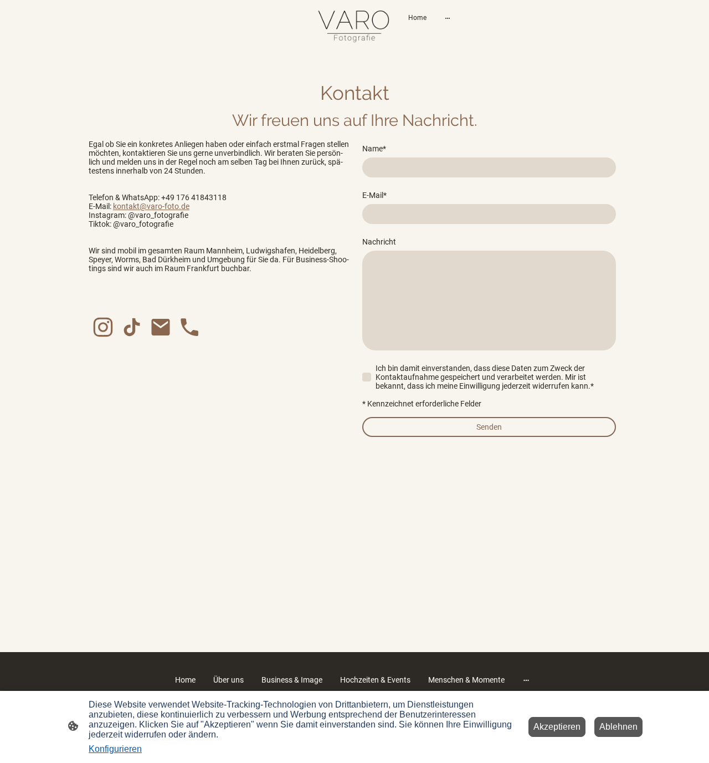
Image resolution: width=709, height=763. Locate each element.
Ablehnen (618, 726)
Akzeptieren (556, 726)
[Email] (161, 327)
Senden (489, 427)
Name (374, 148)
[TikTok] (132, 327)
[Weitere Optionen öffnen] (448, 17)
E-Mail (374, 195)
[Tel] (189, 327)
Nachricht (379, 241)
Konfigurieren (115, 749)
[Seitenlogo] (354, 26)
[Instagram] (103, 327)
